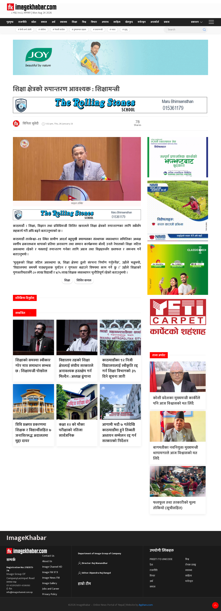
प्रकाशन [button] (195, 22)
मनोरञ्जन (142, 22)
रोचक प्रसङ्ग (190, 565)
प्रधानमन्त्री (99, 29)
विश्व (84, 22)
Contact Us (48, 556)
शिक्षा (74, 22)
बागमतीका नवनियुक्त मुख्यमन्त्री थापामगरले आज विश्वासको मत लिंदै (175, 453)
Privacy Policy (49, 594)
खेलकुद (129, 22)
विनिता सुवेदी (31, 123)
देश (151, 565)
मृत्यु (125, 29)
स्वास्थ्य (63, 22)
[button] (211, 22)
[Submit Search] (204, 29)
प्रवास (166, 22)
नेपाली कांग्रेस (60, 29)
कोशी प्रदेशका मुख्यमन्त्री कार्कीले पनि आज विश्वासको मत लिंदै (176, 401)
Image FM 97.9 (50, 572)
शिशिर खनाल (84, 280)
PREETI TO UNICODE (161, 559)
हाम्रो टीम (84, 583)
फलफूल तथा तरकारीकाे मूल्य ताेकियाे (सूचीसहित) (174, 505)
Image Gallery (49, 583)
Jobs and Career (50, 589)
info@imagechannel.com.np (19, 592)
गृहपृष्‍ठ (9, 22)
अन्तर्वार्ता (154, 22)
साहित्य (116, 22)
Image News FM (51, 578)
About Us (47, 561)
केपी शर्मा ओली (25, 29)
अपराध (105, 22)
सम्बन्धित (20, 313)
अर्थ (53, 22)
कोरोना (43, 29)
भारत (113, 29)
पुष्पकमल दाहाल (80, 29)
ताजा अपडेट (158, 355)
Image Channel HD (52, 567)
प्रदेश (33, 22)
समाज (44, 22)
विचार (94, 22)
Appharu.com (146, 605)
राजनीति (22, 22)
